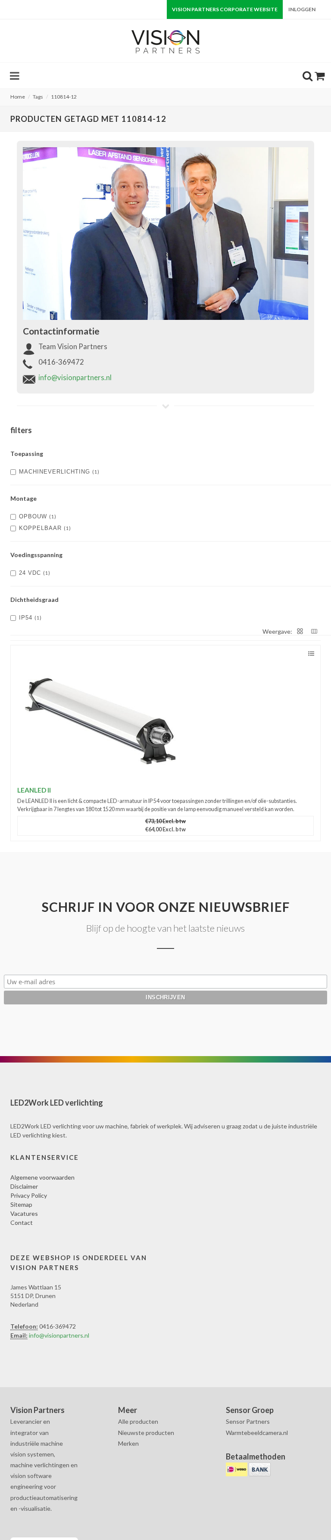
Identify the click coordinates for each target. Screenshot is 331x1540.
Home (17, 96)
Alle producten (138, 1421)
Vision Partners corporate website (225, 9)
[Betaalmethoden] (237, 1468)
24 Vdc (34, 573)
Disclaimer (24, 1186)
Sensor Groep (250, 1410)
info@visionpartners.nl (75, 377)
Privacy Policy (28, 1195)
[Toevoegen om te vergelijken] (311, 653)
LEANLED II (34, 790)
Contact (21, 1222)
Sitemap (21, 1204)
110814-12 (64, 96)
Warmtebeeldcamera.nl (257, 1432)
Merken (128, 1443)
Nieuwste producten (146, 1432)
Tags (38, 96)
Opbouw (37, 516)
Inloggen (301, 9)
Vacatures (24, 1213)
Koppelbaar (45, 528)
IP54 (30, 617)
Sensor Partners (248, 1421)
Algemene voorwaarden (42, 1177)
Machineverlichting (59, 471)
